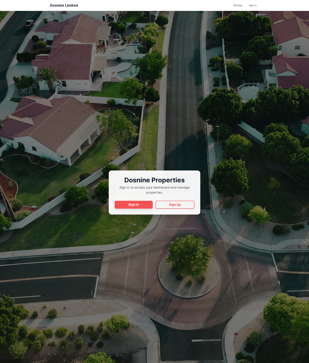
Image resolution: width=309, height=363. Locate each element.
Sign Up (175, 204)
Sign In (253, 5)
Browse (238, 5)
